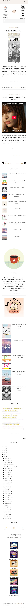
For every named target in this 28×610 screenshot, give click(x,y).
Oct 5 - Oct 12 (7, 484)
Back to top (21, 607)
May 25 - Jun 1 (7, 518)
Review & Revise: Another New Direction (19, 325)
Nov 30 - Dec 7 (7, 470)
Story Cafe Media (18, 603)
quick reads (15, 415)
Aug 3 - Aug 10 (7, 501)
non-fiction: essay (6, 429)
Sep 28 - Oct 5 (7, 486)
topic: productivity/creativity (16, 426)
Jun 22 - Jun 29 (7, 511)
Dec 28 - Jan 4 (7, 458)
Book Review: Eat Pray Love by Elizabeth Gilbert (19, 356)
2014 (4, 456)
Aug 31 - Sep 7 (7, 493)
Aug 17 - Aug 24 (8, 497)
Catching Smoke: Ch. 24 (14, 31)
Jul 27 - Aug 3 (7, 503)
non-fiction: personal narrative (9, 417)
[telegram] (15, 88)
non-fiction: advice (21, 419)
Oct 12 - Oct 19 (7, 482)
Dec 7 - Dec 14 (7, 468)
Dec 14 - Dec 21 (8, 462)
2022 (4, 448)
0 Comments (23, 87)
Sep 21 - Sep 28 (8, 487)
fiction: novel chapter (18, 408)
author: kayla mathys (14, 27)
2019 (4, 450)
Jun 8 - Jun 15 (7, 514)
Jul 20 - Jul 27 (7, 505)
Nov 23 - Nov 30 (8, 472)
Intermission (16, 236)
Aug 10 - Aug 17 (8, 499)
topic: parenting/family (7, 424)
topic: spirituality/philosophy (9, 419)
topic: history (5, 426)
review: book (17, 412)
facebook (22, 529)
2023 (4, 446)
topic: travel (16, 422)
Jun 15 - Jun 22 (7, 512)
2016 (4, 452)
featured (5, 410)
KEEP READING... (14, 81)
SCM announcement (7, 415)
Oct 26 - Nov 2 (7, 478)
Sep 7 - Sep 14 (7, 491)
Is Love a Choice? (16, 208)
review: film (16, 424)
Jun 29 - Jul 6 (7, 509)
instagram (14, 529)
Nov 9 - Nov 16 (7, 476)
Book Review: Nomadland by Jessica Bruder (17, 173)
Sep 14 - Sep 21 (8, 489)
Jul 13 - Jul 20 (7, 507)
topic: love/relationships (8, 412)
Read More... (14, 148)
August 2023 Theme (17, 229)
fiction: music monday (12, 410)
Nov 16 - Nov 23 (8, 474)
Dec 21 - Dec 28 (8, 460)
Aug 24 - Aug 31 (8, 495)
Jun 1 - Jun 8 (7, 516)
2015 (4, 454)
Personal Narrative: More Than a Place (17, 187)
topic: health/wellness (7, 422)
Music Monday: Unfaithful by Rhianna (14, 98)
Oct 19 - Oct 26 (7, 480)
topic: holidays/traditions (17, 429)
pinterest (6, 529)
